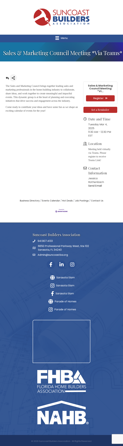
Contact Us (97, 200)
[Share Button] (13, 77)
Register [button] (98, 98)
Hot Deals (67, 200)
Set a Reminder (100, 109)
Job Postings (82, 200)
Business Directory (30, 200)
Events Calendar (51, 200)
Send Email (95, 186)
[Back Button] (7, 78)
